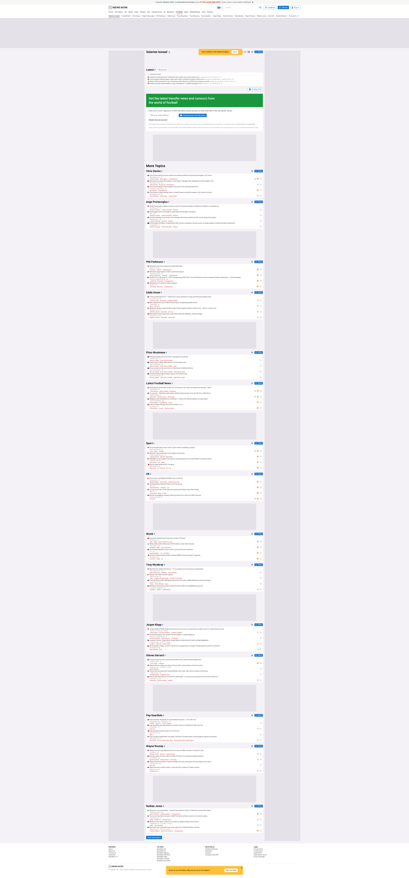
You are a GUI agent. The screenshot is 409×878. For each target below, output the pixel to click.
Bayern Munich (165, 638)
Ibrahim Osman (154, 179)
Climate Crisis (157, 12)
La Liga (170, 402)
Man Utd (156, 306)
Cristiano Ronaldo (166, 209)
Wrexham (152, 269)
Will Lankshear (159, 584)
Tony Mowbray (194, 16)
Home (111, 12)
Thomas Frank (293, 16)
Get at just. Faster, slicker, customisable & (203, 2)
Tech (203, 12)
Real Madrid (163, 402)
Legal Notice (251, 124)
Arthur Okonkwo (154, 814)
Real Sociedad (154, 402)
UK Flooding (153, 493)
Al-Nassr (175, 209)
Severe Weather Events (165, 542)
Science (210, 12)
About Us (112, 851)
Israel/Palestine (154, 487)
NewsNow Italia (162, 857)
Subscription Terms (260, 855)
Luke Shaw (173, 759)
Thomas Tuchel (154, 300)
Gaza (136, 12)
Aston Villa (171, 317)
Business (170, 12)
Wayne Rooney (250, 16)
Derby (151, 819)
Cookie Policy (258, 851)
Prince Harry (163, 482)
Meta (158, 547)
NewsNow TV (113, 857)
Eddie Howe (171, 16)
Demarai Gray (154, 184)
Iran (148, 12)
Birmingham (163, 179)
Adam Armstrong (155, 572)
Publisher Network (211, 849)
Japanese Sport (154, 457)
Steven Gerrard (228, 16)
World (130, 12)
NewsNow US (161, 851)
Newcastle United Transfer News (184, 740)
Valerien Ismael (114, 16)
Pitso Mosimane (182, 16)
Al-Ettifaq (164, 221)
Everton (161, 408)
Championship (173, 179)
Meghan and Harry (173, 482)
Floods (164, 493)
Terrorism (163, 487)
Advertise (208, 851)
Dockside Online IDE (211, 855)
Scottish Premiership (176, 578)
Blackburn (164, 572)
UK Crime (152, 499)
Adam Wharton (154, 669)
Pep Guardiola (206, 16)
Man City (158, 723)
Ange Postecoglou (148, 16)
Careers (208, 853)
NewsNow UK (161, 849)
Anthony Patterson (155, 275)
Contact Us (112, 853)
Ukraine (142, 12)
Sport (186, 12)
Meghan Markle (154, 482)
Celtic (151, 578)
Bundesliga (174, 638)
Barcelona (173, 391)
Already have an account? (158, 120)
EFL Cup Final (161, 468)
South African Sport (179, 372)
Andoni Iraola (166, 644)
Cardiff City (153, 281)
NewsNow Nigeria (163, 853)
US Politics (166, 553)
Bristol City (162, 184)
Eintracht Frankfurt (164, 632)
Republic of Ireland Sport (161, 578)
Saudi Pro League (155, 209)
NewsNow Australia (163, 860)
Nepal (159, 493)
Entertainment (195, 12)
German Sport (154, 632)
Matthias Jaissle (155, 312)
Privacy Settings (259, 857)
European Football (176, 632)
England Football (172, 300)
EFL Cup (170, 312)
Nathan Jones (261, 16)
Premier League (162, 397)
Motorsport (169, 457)
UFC (159, 462)
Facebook (152, 547)
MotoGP (162, 457)
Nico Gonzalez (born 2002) (165, 740)
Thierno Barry (154, 408)
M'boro (152, 584)
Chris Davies (136, 16)
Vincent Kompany (155, 638)
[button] (162, 69)
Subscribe (112, 855)
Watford (159, 269)
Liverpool (152, 644)
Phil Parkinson (161, 16)
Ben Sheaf (153, 286)
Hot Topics (119, 12)
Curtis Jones (153, 663)
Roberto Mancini (281, 16)
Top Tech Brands (166, 547)
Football (179, 12)
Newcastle (163, 300)
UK (126, 12)
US (168, 487)
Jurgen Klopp (216, 16)
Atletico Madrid (163, 391)
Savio (151, 451)
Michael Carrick (154, 754)
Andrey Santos (170, 754)
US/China (152, 559)
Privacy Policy (241, 124)
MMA (162, 462)
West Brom (171, 397)
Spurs (151, 306)
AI (164, 12)
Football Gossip (164, 674)
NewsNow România (163, 855)
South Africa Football (166, 360)
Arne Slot (271, 16)
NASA (158, 559)
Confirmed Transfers (167, 831)
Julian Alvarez (154, 391)
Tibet (151, 542)
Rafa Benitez (239, 16)
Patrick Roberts (154, 196)
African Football (154, 360)
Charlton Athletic (165, 814)
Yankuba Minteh (154, 674)
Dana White (153, 462)
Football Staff (126, 16)
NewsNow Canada (163, 858)
